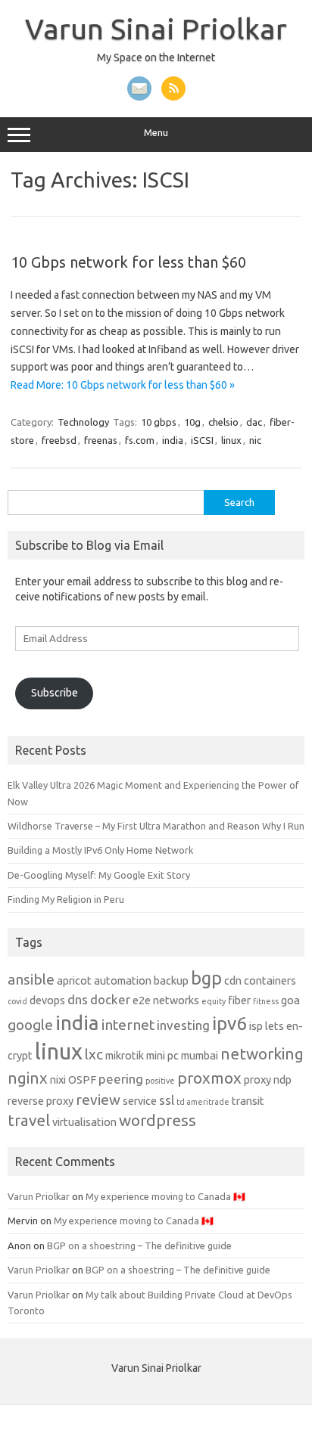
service (140, 1101)
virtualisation (84, 1122)
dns (77, 999)
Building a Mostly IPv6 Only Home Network (100, 850)
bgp (206, 978)
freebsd (59, 440)
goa (290, 1000)
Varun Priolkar (39, 1196)
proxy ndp (268, 1080)
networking (262, 1053)
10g (192, 422)
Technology (83, 422)
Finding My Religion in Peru (66, 899)
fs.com (139, 440)
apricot (74, 981)
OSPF (82, 1080)
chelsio (223, 422)
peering (120, 1079)
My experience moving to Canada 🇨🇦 (165, 1196)
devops (47, 1000)
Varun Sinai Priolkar (156, 29)
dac (254, 422)
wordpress (157, 1120)
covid (17, 1001)
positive (160, 1080)
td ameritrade (202, 1101)
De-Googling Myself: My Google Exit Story (99, 875)
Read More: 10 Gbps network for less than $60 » (123, 385)
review (98, 1099)
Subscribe (54, 693)
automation (122, 981)
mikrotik (124, 1056)
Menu (156, 132)
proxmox (209, 1078)
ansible (31, 979)
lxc (94, 1054)
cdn (233, 981)
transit (248, 1101)
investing (183, 1025)
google (30, 1024)
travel (29, 1120)
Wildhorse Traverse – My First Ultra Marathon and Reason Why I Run (156, 825)
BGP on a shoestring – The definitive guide (139, 1245)
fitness (266, 1001)
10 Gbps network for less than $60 (128, 262)
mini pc (162, 1056)
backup (171, 981)
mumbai (199, 1056)
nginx (28, 1078)
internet (127, 1024)
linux (231, 440)
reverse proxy (40, 1101)
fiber (239, 1000)
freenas (100, 440)
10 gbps (158, 422)
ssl (166, 1100)
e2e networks (166, 1000)
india (172, 440)
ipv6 (229, 1023)
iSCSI (202, 440)
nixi (58, 1080)
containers (270, 981)
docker (110, 999)
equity (213, 1001)
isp (256, 1026)
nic (255, 440)
